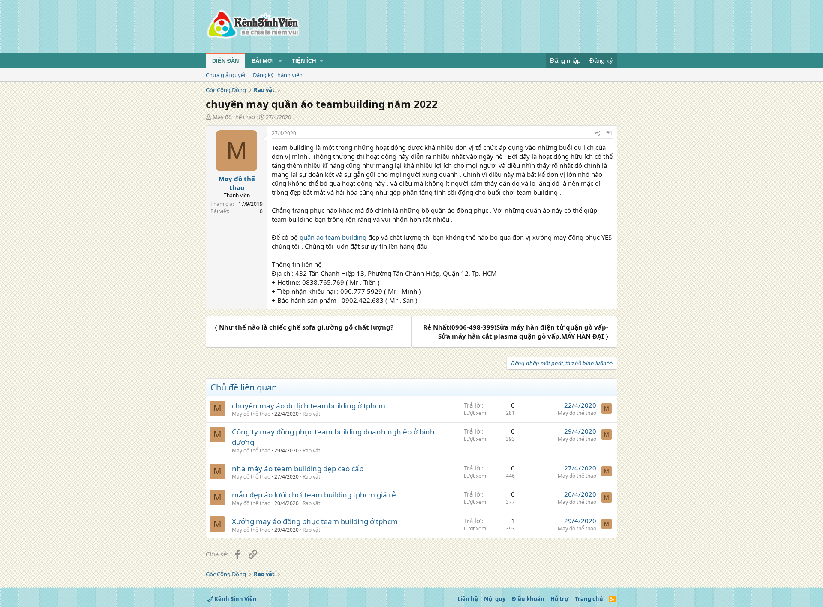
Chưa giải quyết (226, 75)
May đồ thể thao (234, 117)
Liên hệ (467, 599)
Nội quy (494, 599)
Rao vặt (311, 413)
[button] (280, 61)
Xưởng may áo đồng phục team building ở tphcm (315, 521)
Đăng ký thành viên (278, 75)
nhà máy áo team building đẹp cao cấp (297, 468)
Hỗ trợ (559, 599)
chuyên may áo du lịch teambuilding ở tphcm (308, 406)
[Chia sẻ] (597, 134)
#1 (609, 133)
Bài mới (263, 61)
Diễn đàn (225, 61)
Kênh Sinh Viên (235, 599)
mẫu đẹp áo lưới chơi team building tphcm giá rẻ (314, 495)
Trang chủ (589, 599)
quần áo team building (332, 237)
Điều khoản (528, 599)
